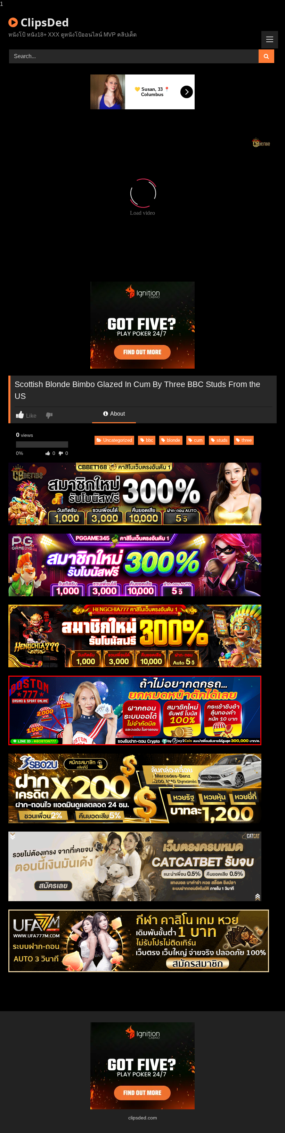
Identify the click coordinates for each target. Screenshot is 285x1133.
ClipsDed (43, 22)
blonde (173, 440)
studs (222, 440)
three (247, 440)
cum (198, 440)
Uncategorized (117, 440)
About (117, 414)
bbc (149, 440)
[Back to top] (263, 1113)
